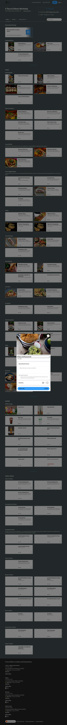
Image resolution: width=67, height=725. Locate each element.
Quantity (21, 382)
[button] (33, 344)
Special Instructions (24, 364)
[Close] (48, 335)
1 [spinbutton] (45, 382)
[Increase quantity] (47, 383)
